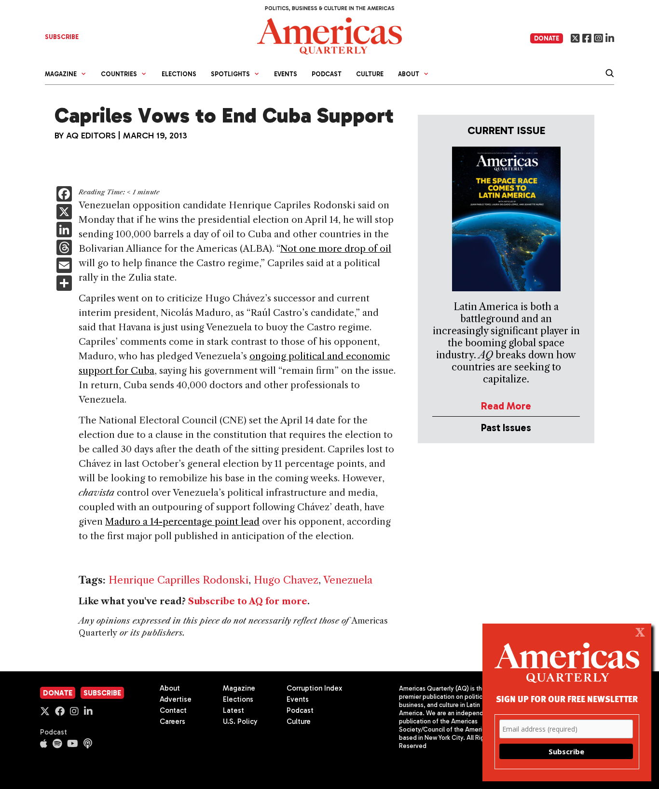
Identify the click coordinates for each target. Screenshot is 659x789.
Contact (173, 710)
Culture (370, 74)
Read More (506, 406)
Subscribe (102, 693)
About (170, 688)
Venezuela (347, 580)
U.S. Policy (240, 721)
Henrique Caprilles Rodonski (178, 580)
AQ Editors (91, 135)
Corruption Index (314, 688)
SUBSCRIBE (62, 37)
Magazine (239, 688)
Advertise (176, 699)
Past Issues (506, 428)
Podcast (327, 74)
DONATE (546, 38)
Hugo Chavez (286, 580)
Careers (172, 721)
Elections (179, 74)
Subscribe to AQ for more (247, 601)
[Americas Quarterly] (329, 35)
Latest (233, 710)
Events (285, 74)
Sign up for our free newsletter (567, 699)
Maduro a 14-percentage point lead (182, 521)
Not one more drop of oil (335, 248)
